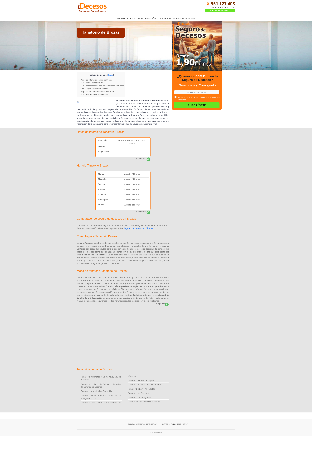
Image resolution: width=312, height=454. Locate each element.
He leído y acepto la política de (198, 98)
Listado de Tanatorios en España (177, 18)
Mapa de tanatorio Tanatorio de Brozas (96, 91)
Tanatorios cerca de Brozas (94, 94)
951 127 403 (222, 3)
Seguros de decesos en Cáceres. (138, 228)
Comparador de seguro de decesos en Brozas (102, 85)
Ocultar (110, 75)
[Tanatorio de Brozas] (148, 159)
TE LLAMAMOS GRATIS (220, 10)
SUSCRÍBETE (197, 105)
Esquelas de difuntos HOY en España (136, 18)
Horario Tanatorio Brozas (93, 82)
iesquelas (158, 432)
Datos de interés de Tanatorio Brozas (95, 80)
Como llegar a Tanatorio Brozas (93, 88)
